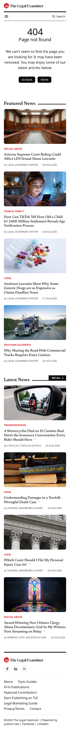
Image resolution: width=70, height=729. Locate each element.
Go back (27, 79)
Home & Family (14, 211)
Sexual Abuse (13, 148)
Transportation (15, 425)
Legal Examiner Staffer (22, 164)
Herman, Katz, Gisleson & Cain (26, 637)
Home (44, 79)
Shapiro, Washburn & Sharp (25, 508)
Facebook (28, 724)
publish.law (11, 724)
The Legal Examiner (26, 720)
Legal (7, 278)
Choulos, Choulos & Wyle (24, 445)
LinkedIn (43, 724)
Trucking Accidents (17, 345)
